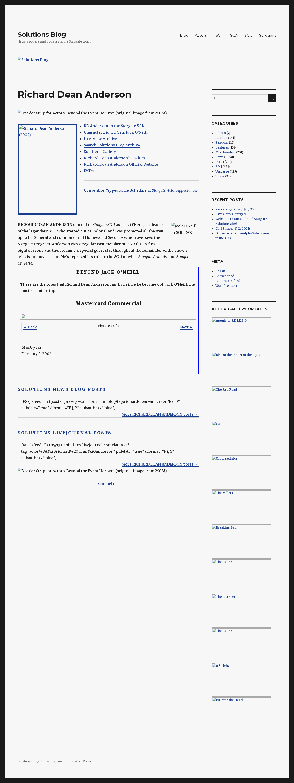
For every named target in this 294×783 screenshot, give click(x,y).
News (219, 157)
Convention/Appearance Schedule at (141, 190)
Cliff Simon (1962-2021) (232, 229)
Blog (184, 35)
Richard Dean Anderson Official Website (121, 164)
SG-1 (220, 35)
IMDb (89, 170)
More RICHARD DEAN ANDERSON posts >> (160, 414)
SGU (248, 35)
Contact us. (108, 483)
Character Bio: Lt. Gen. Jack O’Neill (116, 132)
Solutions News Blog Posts (62, 389)
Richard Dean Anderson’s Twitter (115, 158)
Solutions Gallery (100, 151)
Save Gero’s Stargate (231, 214)
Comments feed (227, 281)
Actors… (202, 35)
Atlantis (221, 138)
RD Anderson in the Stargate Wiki (115, 126)
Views (219, 176)
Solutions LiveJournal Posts (65, 433)
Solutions (267, 35)
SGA (234, 35)
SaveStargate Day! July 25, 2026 (238, 209)
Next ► (186, 327)
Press (219, 162)
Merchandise (225, 152)
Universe (222, 172)
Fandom (221, 143)
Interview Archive (100, 138)
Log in (220, 271)
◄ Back (30, 327)
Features (222, 147)
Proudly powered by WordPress (67, 761)
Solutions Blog (42, 34)
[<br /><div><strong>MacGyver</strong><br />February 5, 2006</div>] (108, 316)
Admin (220, 133)
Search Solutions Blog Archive (112, 145)
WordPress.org (226, 286)
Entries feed (224, 276)
